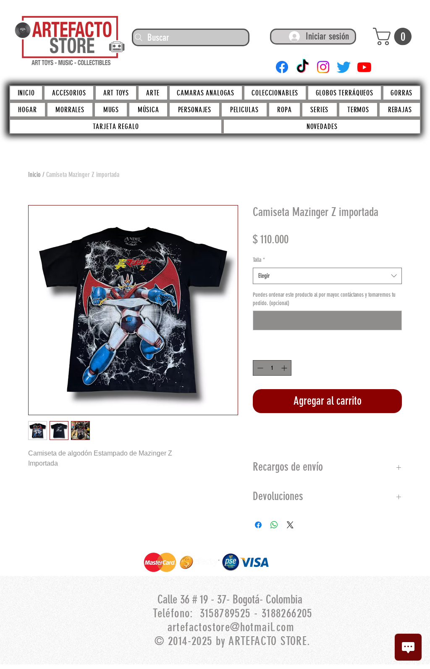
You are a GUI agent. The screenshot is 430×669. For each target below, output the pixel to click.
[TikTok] (302, 67)
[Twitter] (344, 67)
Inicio (34, 175)
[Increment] (285, 368)
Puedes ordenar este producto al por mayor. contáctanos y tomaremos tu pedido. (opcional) (324, 299)
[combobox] (327, 276)
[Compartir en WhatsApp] (274, 525)
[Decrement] (259, 368)
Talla (259, 259)
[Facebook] (282, 67)
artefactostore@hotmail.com (231, 627)
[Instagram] (323, 67)
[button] (394, 36)
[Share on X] (290, 525)
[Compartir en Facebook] (258, 525)
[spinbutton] (272, 368)
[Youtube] (364, 67)
